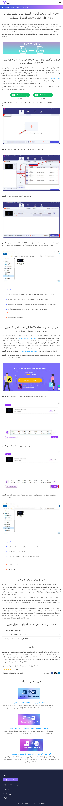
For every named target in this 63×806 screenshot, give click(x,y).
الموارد (7, 7)
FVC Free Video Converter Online (26, 338)
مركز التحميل (12, 780)
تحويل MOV (14, 7)
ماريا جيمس (8, 666)
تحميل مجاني (21, 95)
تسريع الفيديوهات (54, 78)
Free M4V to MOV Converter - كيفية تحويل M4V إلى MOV (29, 728)
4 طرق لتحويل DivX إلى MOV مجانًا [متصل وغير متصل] (29, 702)
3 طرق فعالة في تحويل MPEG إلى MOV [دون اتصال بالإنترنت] (31, 754)
